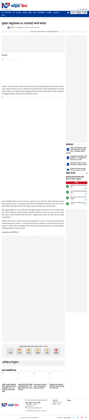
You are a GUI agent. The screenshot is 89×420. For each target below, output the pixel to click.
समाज (34, 12)
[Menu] (68, 12)
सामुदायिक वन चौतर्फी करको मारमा (78, 203)
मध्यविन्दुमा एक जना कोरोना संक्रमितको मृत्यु (79, 186)
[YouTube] (83, 9)
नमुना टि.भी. (56, 12)
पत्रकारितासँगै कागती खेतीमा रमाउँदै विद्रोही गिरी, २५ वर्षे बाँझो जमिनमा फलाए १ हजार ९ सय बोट (78, 158)
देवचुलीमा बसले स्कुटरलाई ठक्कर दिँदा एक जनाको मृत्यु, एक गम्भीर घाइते (78, 170)
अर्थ (14, 12)
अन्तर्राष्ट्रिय (49, 12)
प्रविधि (29, 12)
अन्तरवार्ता (18, 12)
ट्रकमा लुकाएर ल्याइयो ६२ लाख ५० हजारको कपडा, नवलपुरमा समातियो (78, 164)
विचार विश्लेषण (41, 12)
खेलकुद (25, 12)
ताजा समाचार (8, 12)
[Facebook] (77, 9)
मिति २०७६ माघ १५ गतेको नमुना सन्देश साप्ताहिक (78, 197)
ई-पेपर (3, 15)
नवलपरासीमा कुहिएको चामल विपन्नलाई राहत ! (79, 192)
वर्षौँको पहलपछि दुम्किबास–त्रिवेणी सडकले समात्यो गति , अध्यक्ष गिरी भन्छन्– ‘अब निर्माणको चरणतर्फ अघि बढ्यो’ (76, 150)
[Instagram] (86, 9)
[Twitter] (80, 9)
